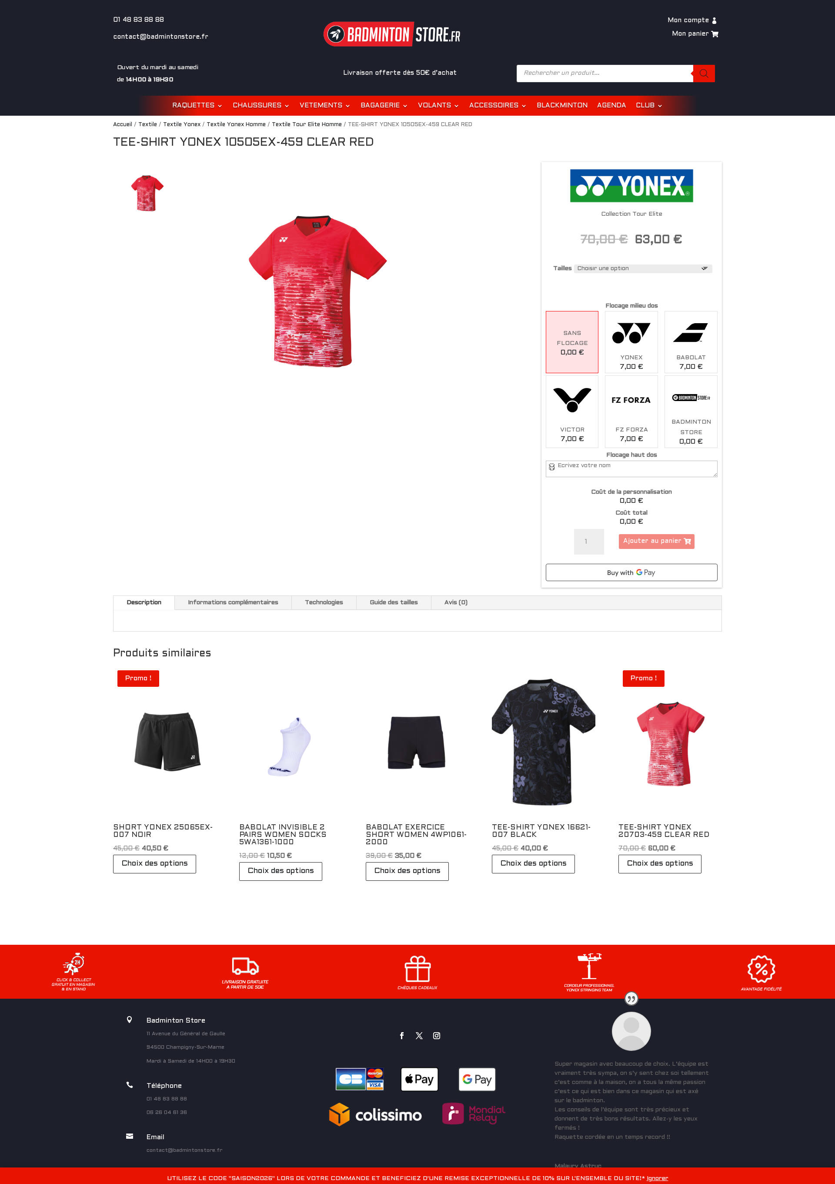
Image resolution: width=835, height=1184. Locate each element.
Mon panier (690, 34)
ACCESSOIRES (493, 106)
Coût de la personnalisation (631, 492)
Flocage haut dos (631, 455)
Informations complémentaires (233, 602)
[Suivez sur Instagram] (436, 1035)
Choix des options (154, 863)
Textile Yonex (181, 124)
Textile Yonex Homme (236, 124)
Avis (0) (456, 602)
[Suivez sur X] (419, 1035)
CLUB (645, 106)
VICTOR (572, 430)
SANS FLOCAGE (572, 339)
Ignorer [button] (657, 1178)
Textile (147, 124)
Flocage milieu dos (631, 306)
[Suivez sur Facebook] (402, 1035)
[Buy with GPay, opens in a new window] (632, 572)
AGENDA (611, 106)
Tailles (562, 268)
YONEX (632, 358)
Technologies (324, 602)
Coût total (631, 513)
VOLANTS (434, 106)
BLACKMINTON (562, 106)
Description (144, 602)
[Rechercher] (704, 73)
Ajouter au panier (652, 541)
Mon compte (688, 20)
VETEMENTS (321, 106)
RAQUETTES (193, 106)
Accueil (122, 124)
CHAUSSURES (257, 106)
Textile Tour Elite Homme (307, 124)
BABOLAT (691, 358)
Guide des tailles (394, 602)
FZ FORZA (631, 430)
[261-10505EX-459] (317, 293)
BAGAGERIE (380, 106)
